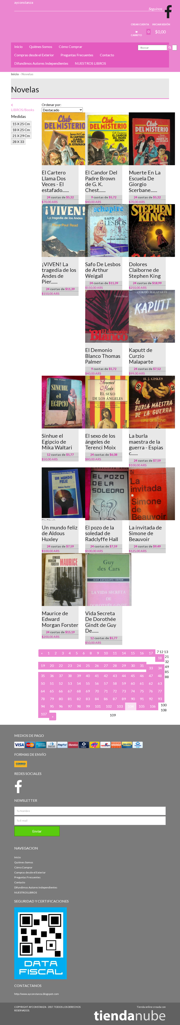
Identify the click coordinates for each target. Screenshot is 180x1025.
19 (43, 665)
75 (142, 691)
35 (43, 676)
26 (97, 665)
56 (97, 683)
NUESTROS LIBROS (90, 63)
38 (70, 676)
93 (160, 699)
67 (70, 691)
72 (115, 691)
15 (133, 653)
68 (79, 691)
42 (106, 676)
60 (133, 683)
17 (151, 653)
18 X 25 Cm (21, 130)
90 (133, 699)
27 (106, 665)
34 (160, 668)
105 (142, 706)
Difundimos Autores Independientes (41, 63)
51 (52, 683)
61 (142, 683)
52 (61, 683)
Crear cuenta (140, 24)
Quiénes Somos (40, 46)
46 (142, 676)
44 (124, 676)
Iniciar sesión (161, 24)
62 (151, 683)
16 (142, 653)
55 (88, 683)
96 (61, 706)
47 (151, 676)
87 (115, 699)
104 (131, 706)
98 (79, 706)
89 (124, 699)
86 (106, 699)
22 (61, 665)
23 (70, 665)
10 (106, 653)
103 (120, 706)
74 (133, 691)
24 (79, 665)
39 (79, 676)
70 (97, 691)
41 (97, 676)
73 (124, 691)
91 (142, 699)
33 (151, 668)
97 (70, 706)
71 (106, 691)
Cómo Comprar (70, 46)
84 (97, 699)
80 (61, 699)
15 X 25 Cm (21, 124)
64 (43, 691)
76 (151, 691)
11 (115, 653)
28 (115, 665)
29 (124, 665)
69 (88, 691)
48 (160, 676)
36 (52, 676)
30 (133, 665)
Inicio (18, 46)
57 (106, 683)
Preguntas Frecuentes (77, 55)
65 (52, 691)
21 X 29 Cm (21, 136)
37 (61, 676)
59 (124, 683)
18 (160, 658)
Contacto (107, 55)
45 (133, 676)
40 (88, 676)
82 (79, 699)
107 (44, 714)
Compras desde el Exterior (34, 55)
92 (151, 699)
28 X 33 (18, 141)
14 (124, 653)
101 (98, 706)
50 (43, 683)
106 (153, 706)
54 (79, 683)
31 (142, 665)
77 (160, 691)
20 (52, 665)
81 (70, 699)
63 (160, 683)
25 (88, 665)
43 (115, 676)
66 (61, 691)
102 (109, 706)
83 (88, 699)
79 (52, 699)
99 (88, 706)
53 (70, 683)
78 (43, 699)
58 (115, 683)
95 (52, 706)
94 (43, 706)
